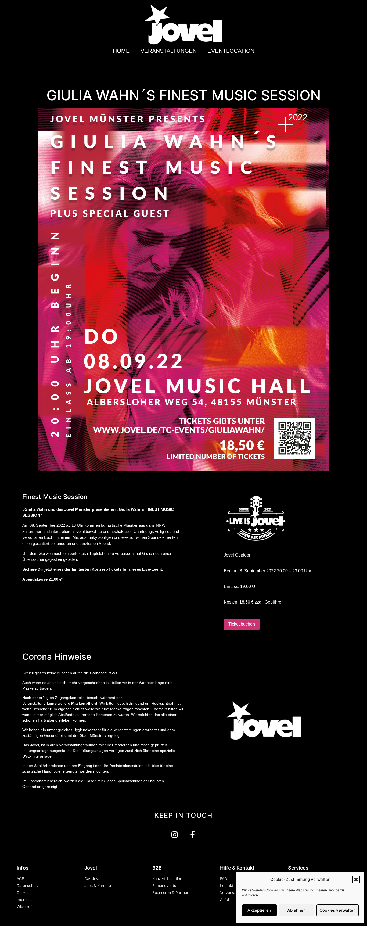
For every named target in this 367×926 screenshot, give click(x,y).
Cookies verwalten (337, 910)
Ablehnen (296, 910)
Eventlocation (230, 51)
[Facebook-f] (192, 834)
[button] (356, 879)
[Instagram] (174, 834)
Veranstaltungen (169, 51)
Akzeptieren (259, 910)
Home (121, 51)
